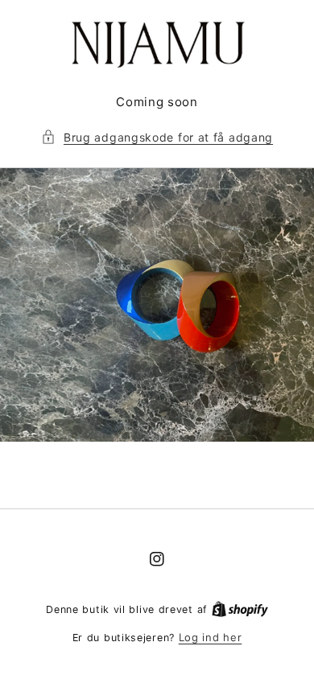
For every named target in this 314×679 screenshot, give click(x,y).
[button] (157, 137)
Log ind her (210, 637)
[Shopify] (240, 609)
